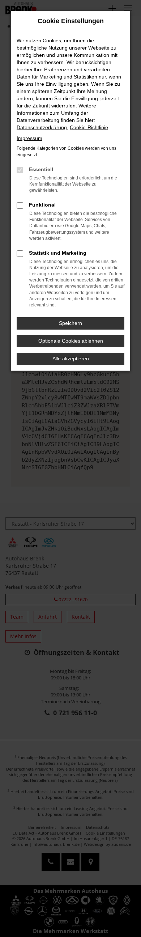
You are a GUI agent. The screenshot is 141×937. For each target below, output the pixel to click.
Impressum (29, 138)
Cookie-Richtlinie (89, 127)
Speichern (70, 323)
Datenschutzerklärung (42, 127)
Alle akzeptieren (70, 358)
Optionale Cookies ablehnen (70, 341)
